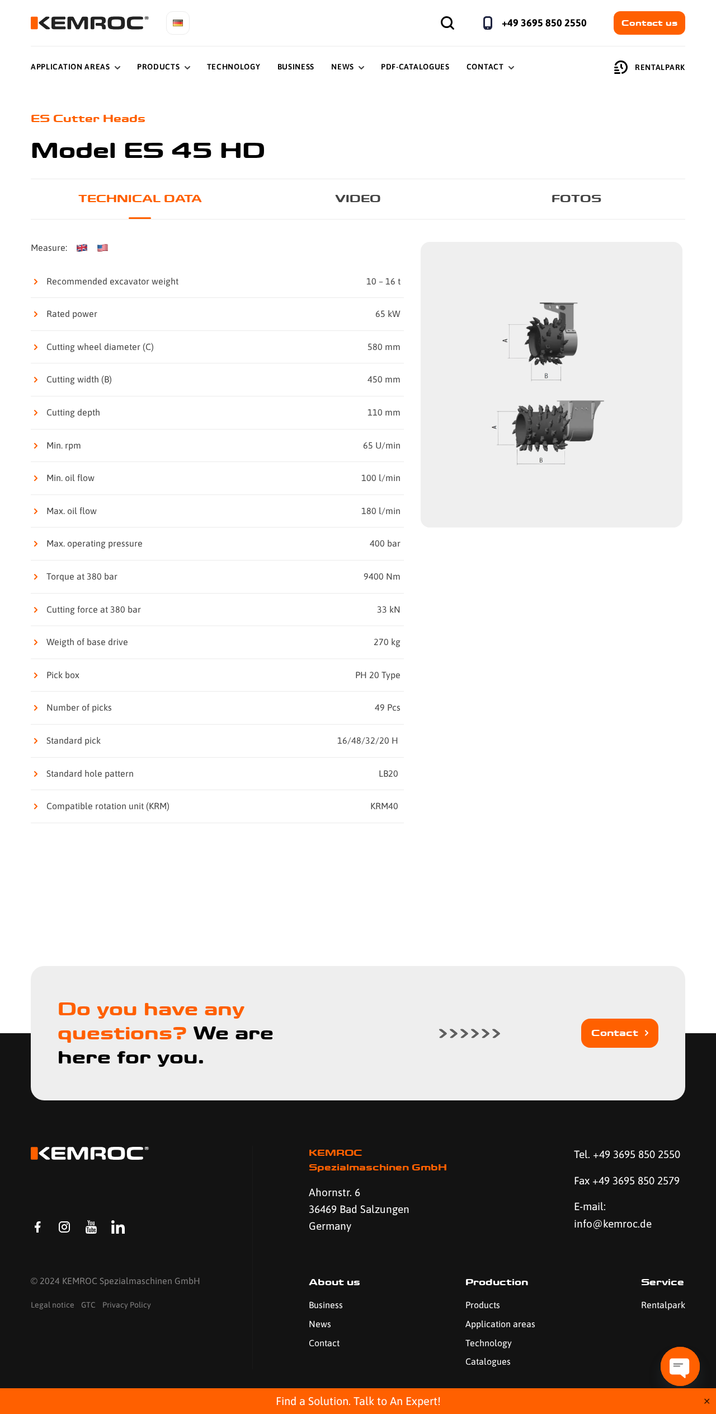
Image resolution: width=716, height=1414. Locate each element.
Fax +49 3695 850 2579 (627, 1180)
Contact (485, 66)
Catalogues (488, 1361)
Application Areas (70, 66)
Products (158, 66)
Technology (234, 66)
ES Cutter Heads (88, 118)
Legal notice (52, 1304)
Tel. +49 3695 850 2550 (627, 1154)
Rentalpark (660, 67)
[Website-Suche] (447, 23)
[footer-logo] (90, 1153)
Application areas (500, 1324)
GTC (88, 1304)
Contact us (649, 22)
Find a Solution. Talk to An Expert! (358, 1400)
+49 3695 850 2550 (544, 23)
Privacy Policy (126, 1304)
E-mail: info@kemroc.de (613, 1214)
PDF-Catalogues (415, 66)
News (342, 66)
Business (296, 66)
